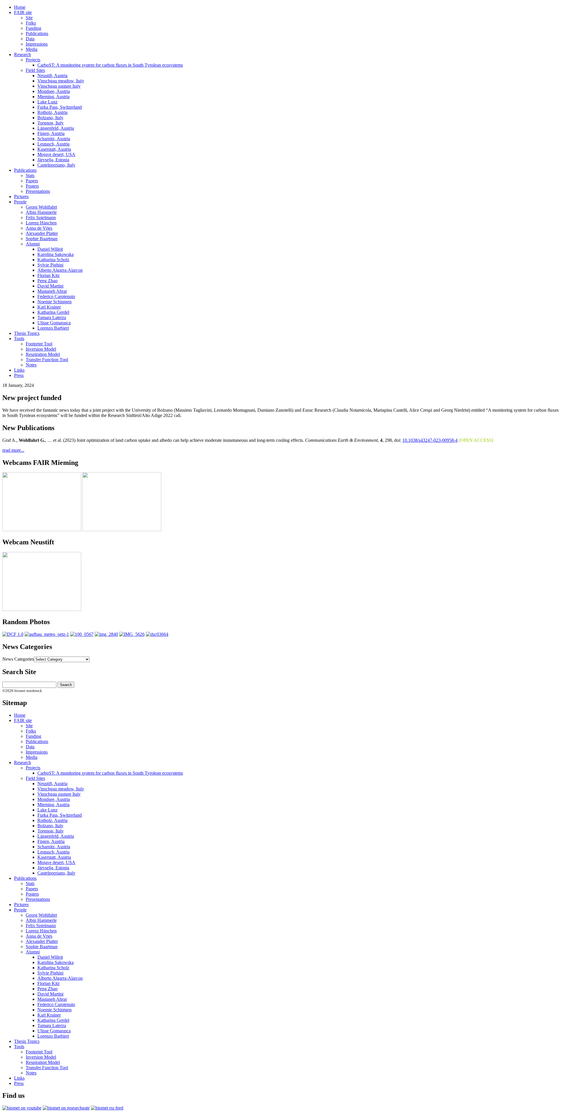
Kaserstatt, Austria (54, 149)
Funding (33, 28)
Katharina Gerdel (53, 312)
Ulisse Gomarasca (54, 322)
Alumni (33, 243)
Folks (31, 22)
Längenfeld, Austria (55, 128)
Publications (37, 33)
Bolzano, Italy (50, 117)
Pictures (21, 196)
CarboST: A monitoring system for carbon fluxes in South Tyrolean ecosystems (110, 65)
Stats (30, 175)
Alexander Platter (42, 233)
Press (19, 375)
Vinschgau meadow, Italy (60, 80)
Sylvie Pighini (50, 264)
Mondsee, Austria (53, 91)
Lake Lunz (47, 101)
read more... (13, 450)
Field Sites (35, 70)
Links (19, 370)
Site (29, 17)
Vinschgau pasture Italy (59, 86)
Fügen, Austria (51, 133)
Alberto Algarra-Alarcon (60, 270)
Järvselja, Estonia (53, 159)
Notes (31, 364)
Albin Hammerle (41, 212)
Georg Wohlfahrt (41, 207)
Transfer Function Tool (47, 359)
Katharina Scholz (53, 259)
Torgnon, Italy (50, 122)
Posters (32, 186)
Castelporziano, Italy (56, 164)
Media (31, 49)
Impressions (37, 43)
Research (22, 54)
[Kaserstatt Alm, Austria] (12, 634)
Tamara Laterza (51, 317)
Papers (32, 180)
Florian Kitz (48, 275)
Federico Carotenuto (56, 296)
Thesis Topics (26, 333)
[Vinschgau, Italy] (106, 634)
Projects (33, 59)
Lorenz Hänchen (41, 222)
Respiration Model (43, 354)
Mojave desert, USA (56, 154)
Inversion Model (41, 349)
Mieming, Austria (53, 96)
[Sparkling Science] (82, 634)
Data (30, 38)
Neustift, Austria (52, 75)
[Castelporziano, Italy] (157, 634)
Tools (19, 338)
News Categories (18, 659)
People (20, 201)
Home (19, 7)
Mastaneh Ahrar (52, 291)
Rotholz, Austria (52, 112)
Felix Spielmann (41, 217)
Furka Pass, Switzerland (59, 107)
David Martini (50, 285)
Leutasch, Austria (53, 143)
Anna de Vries (39, 228)
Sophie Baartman (42, 238)
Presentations (38, 191)
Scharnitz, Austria (53, 138)
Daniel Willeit (50, 249)
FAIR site (23, 12)
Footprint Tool (39, 343)
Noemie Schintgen (54, 301)
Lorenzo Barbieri (53, 328)
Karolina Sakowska (55, 254)
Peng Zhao (47, 280)
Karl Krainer (49, 306)
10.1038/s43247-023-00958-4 (430, 440)
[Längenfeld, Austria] (47, 634)
